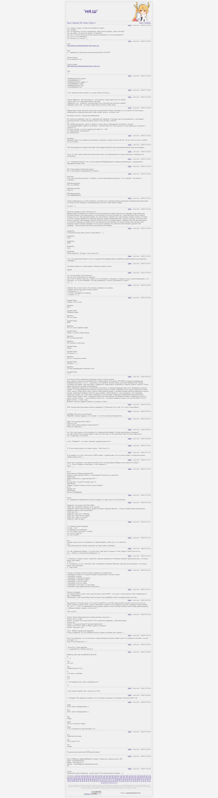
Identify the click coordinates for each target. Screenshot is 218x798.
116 (93, 777)
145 (96, 776)
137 (118, 776)
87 (80, 779)
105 (123, 777)
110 (109, 777)
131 (135, 776)
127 (147, 776)
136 (121, 776)
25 (123, 781)
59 (137, 779)
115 (96, 777)
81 (92, 779)
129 (141, 776)
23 (127, 781)
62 (131, 779)
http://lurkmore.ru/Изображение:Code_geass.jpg (83, 45)
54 (148, 779)
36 (101, 781)
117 (90, 777)
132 (132, 776)
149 (84, 776)
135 (124, 776)
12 (150, 781)
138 (115, 776)
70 (115, 779)
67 (121, 779)
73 (109, 779)
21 (131, 781)
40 (92, 781)
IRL (81, 23)
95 (148, 777)
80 (94, 779)
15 (144, 781)
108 (115, 777)
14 (146, 781)
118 (88, 777)
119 (85, 777)
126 (150, 776)
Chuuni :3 (92, 23)
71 (113, 779)
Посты (69, 23)
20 (133, 781)
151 (79, 776)
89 (76, 779)
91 (72, 779)
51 (70, 781)
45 (82, 781)
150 (81, 776)
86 (82, 779)
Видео (86, 23)
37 (99, 781)
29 (115, 781)
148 (87, 776)
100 (138, 777)
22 (129, 781)
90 (74, 779)
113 (101, 777)
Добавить (148, 23)
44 (84, 781)
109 (112, 777)
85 (84, 779)
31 (111, 781)
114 (99, 777)
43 (86, 781)
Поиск (141, 23)
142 (104, 776)
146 (93, 776)
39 (94, 781)
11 (102, 783)
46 (80, 781)
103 (129, 777)
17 (139, 781)
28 (117, 781)
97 (144, 777)
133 (130, 776)
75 (105, 779)
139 (113, 776)
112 (104, 777)
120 (82, 777)
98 (142, 777)
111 (107, 777)
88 (78, 779)
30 (113, 781)
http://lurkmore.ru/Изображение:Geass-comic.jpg (83, 66)
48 (76, 781)
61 (133, 779)
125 (68, 777)
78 (99, 779)
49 (74, 781)
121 (79, 777)
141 (107, 776)
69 (117, 779)
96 (146, 777)
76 (103, 779)
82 (90, 779)
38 (97, 781)
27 (119, 781)
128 (144, 776)
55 (146, 779)
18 (137, 781)
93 (68, 779)
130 (138, 776)
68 (119, 779)
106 (121, 777)
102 (132, 777)
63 (129, 779)
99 (140, 777)
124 (71, 777)
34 (105, 781)
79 (97, 779)
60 (135, 779)
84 (86, 779)
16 (141, 781)
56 (144, 779)
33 (107, 781)
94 (150, 777)
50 (72, 781)
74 (107, 779)
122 (76, 777)
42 (88, 781)
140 (110, 776)
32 (109, 781)
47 (78, 781)
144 (98, 776)
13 (148, 781)
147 (90, 776)
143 (101, 776)
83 (88, 779)
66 (123, 779)
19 (135, 781)
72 (111, 779)
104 (126, 777)
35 (103, 781)
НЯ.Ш (91, 11)
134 (127, 776)
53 (150, 779)
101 (135, 777)
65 (125, 779)
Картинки (76, 23)
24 (125, 781)
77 (101, 779)
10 (104, 783)
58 (139, 779)
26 (121, 781)
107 (118, 777)
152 (76, 776)
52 (68, 781)
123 (74, 777)
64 (127, 779)
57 (141, 779)
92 (70, 779)
